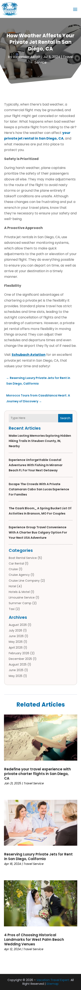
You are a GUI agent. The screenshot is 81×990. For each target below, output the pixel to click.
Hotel (12, 586)
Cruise (13, 569)
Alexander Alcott (26, 56)
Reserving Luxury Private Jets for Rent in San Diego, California (38, 856)
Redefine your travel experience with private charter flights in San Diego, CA (37, 774)
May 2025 (15, 676)
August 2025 (18, 664)
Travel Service (34, 783)
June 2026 (16, 636)
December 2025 (20, 659)
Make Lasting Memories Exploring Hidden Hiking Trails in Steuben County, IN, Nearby (40, 441)
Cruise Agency (19, 575)
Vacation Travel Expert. (53, 980)
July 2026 (15, 630)
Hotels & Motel (19, 592)
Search (65, 418)
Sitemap (52, 984)
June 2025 (16, 670)
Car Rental (16, 563)
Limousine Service (22, 597)
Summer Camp (20, 603)
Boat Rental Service (23, 558)
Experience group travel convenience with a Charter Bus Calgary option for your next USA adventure (38, 532)
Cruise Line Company (24, 581)
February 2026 (19, 653)
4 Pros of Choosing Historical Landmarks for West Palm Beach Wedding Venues (34, 939)
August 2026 (18, 625)
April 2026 (16, 647)
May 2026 (16, 642)
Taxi (12, 609)
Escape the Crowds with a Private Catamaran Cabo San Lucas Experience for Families (39, 489)
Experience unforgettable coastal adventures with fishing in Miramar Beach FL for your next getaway (36, 465)
